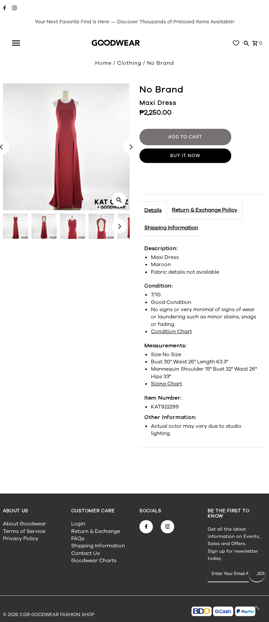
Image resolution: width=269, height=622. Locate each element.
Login (78, 523)
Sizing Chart (166, 383)
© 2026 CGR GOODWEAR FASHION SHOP (48, 614)
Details (153, 210)
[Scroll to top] (255, 608)
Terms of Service (24, 531)
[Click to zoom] (119, 200)
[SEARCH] (246, 43)
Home (103, 63)
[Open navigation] (16, 43)
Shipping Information (171, 227)
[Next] (130, 147)
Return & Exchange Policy (204, 210)
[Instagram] (13, 8)
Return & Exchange (95, 531)
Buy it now (185, 155)
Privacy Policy (20, 538)
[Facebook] (4, 8)
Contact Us (85, 553)
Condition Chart (171, 331)
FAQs (77, 538)
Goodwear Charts (93, 560)
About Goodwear (24, 523)
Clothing (129, 63)
